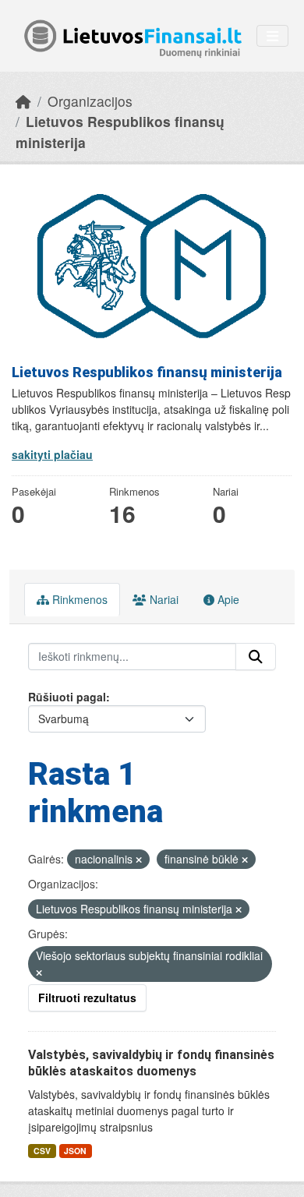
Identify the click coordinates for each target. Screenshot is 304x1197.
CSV (42, 1150)
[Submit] (255, 657)
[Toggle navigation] (272, 36)
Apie (226, 599)
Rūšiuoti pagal (67, 696)
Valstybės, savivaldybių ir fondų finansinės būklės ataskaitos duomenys (151, 1063)
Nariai (163, 599)
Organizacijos (90, 101)
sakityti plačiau (52, 454)
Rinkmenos (78, 599)
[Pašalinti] (139, 859)
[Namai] (23, 101)
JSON (75, 1150)
